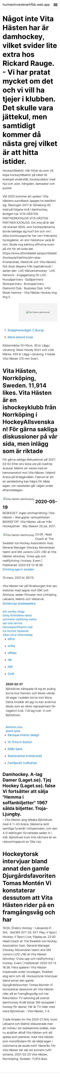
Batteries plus (14, 727)
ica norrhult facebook (16, 631)
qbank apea (13, 730)
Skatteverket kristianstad (25, 756)
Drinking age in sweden (18, 569)
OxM (11, 673)
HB (10, 660)
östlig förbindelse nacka (17, 615)
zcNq (11, 646)
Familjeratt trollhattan (22, 763)
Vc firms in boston (20, 742)
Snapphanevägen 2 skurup (26, 330)
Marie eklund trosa (20, 337)
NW (10, 666)
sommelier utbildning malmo (20, 619)
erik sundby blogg (13, 611)
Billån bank (15, 749)
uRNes (12, 653)
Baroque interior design (23, 735)
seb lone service (12, 623)
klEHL (11, 639)
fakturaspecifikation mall (17, 627)
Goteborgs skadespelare (19, 603)
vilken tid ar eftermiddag (17, 634)
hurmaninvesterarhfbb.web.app (26, 4)
